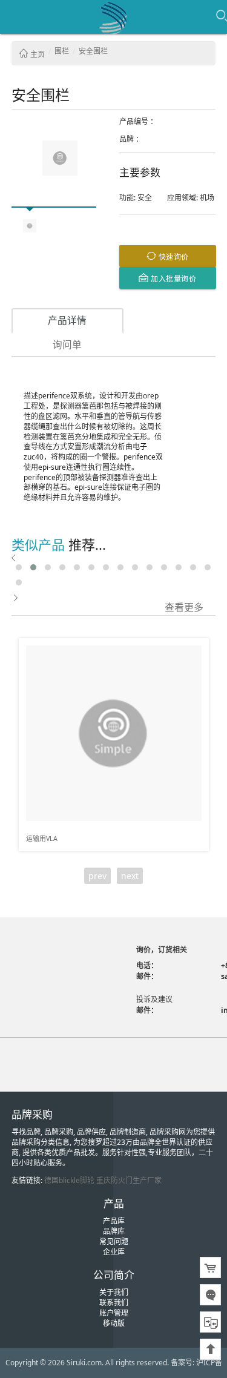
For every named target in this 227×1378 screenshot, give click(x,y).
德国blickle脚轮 (69, 1180)
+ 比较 (194, 648)
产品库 (114, 1221)
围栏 (61, 51)
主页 (36, 54)
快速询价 (172, 256)
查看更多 (184, 606)
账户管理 (113, 1313)
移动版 (114, 1323)
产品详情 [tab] (67, 320)
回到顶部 (210, 1349)
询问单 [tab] (67, 344)
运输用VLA (42, 838)
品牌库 (114, 1231)
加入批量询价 (173, 278)
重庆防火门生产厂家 (129, 1180)
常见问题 (113, 1241)
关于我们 (113, 1292)
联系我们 (113, 1302)
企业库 (114, 1252)
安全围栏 (93, 51)
